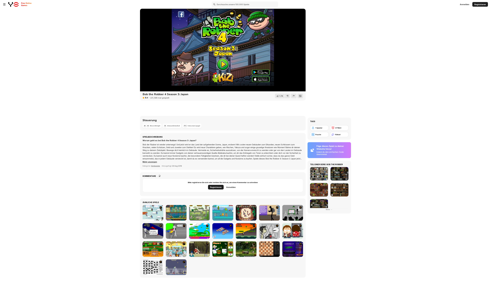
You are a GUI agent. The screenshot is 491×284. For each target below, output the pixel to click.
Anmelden (464, 4)
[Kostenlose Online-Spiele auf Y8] (13, 4)
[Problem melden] (294, 96)
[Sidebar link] (4, 4)
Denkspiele (155, 166)
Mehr (328, 209)
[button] (150, 162)
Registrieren (480, 4)
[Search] (214, 4)
